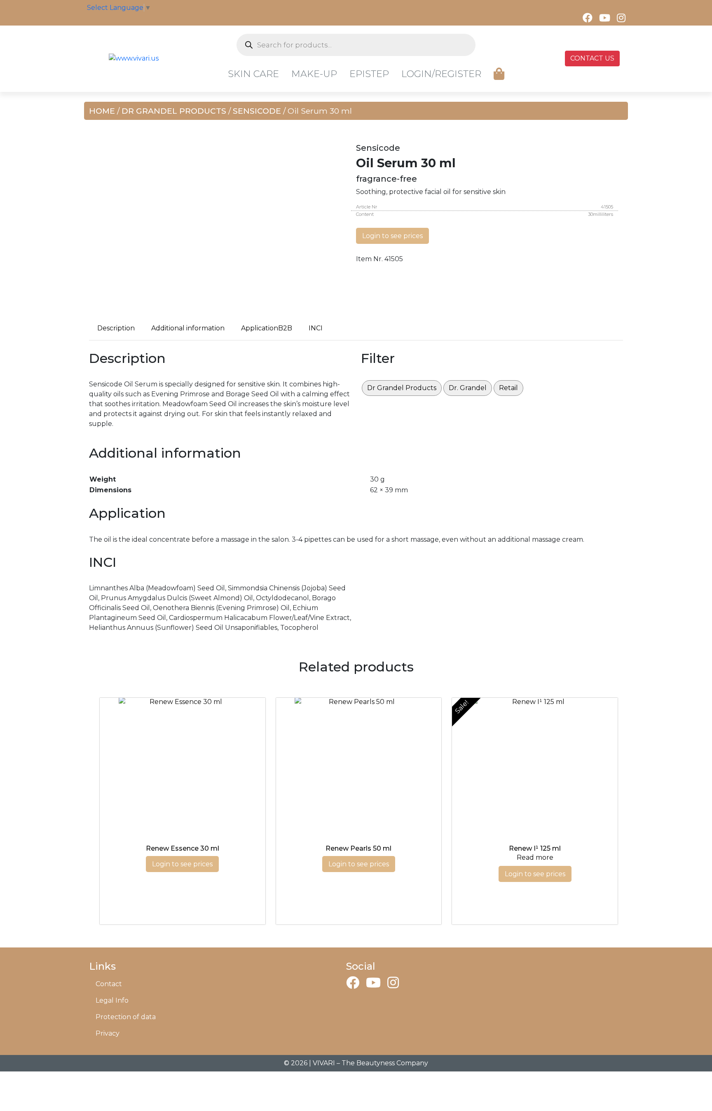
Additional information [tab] (188, 328)
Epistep (369, 74)
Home (102, 111)
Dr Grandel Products (401, 388)
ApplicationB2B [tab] (266, 328)
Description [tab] (116, 328)
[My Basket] (499, 73)
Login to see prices (392, 236)
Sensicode (257, 111)
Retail (508, 388)
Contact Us (592, 58)
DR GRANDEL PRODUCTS (174, 111)
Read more (535, 857)
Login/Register (441, 74)
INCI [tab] (316, 328)
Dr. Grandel (468, 388)
